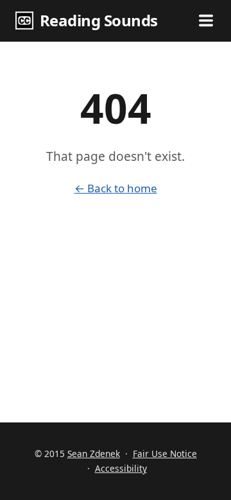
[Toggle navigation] (206, 20)
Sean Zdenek (93, 453)
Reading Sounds (99, 20)
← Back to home (115, 188)
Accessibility (121, 468)
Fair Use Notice (165, 453)
